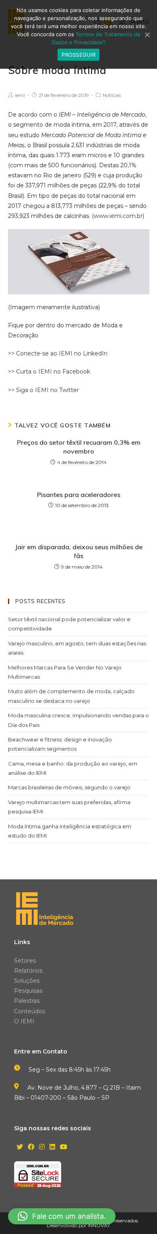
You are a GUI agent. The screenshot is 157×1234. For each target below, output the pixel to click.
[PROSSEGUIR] (147, 35)
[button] (62, 1216)
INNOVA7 (98, 1225)
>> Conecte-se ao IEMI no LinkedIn (57, 353)
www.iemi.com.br (118, 216)
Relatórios (28, 970)
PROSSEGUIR (78, 54)
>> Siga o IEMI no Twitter (43, 390)
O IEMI (24, 1021)
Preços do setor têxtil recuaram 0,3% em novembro (78, 446)
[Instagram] (42, 1147)
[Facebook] (31, 1147)
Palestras (26, 1000)
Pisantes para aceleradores (78, 495)
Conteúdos (29, 1011)
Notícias (112, 95)
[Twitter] (20, 1147)
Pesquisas (28, 990)
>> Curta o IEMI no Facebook (49, 371)
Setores (25, 960)
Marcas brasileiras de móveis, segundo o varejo (69, 787)
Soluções (26, 980)
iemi (20, 95)
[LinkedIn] (52, 1147)
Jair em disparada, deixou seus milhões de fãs (79, 551)
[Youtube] (63, 1147)
